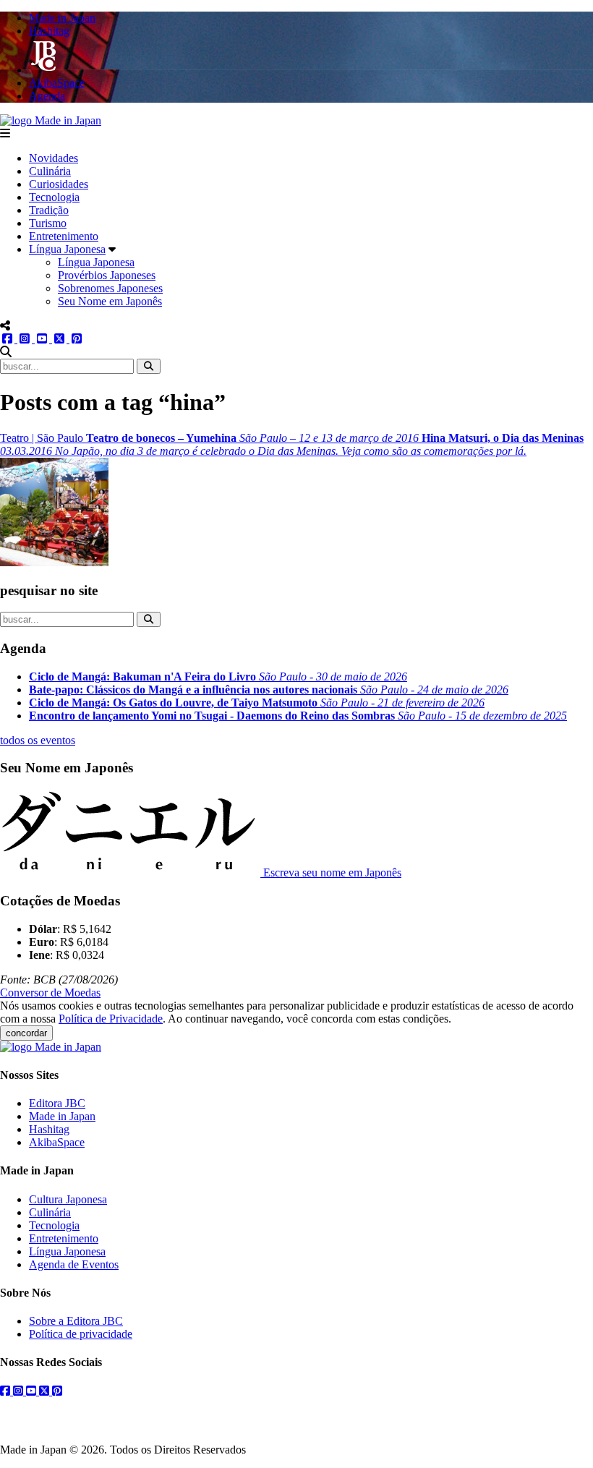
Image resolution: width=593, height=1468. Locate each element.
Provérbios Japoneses (106, 275)
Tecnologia (54, 197)
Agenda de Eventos (74, 1264)
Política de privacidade (80, 1334)
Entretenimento (63, 236)
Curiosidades (58, 184)
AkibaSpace (57, 1142)
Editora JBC (57, 1103)
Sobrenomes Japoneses (110, 288)
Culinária (50, 171)
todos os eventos (37, 740)
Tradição (49, 210)
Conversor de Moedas (50, 992)
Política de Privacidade (111, 1018)
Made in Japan (62, 1116)
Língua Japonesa (67, 249)
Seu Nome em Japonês (110, 301)
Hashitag (49, 1129)
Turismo (48, 223)
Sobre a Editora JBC (76, 1321)
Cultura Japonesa (68, 1199)
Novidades (53, 158)
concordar (26, 1033)
